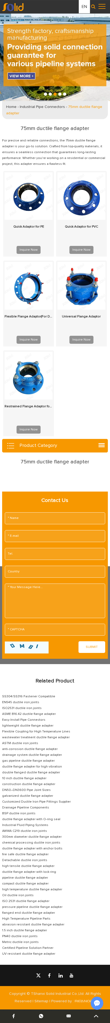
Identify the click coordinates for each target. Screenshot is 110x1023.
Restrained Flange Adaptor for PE (29, 406)
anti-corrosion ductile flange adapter (30, 749)
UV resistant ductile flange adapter (28, 953)
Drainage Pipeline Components (25, 807)
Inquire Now (28, 249)
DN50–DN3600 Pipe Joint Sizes (26, 790)
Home (11, 107)
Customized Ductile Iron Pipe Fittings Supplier (36, 801)
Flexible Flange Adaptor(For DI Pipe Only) (29, 316)
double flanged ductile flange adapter (31, 772)
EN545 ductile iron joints (20, 702)
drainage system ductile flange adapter (32, 755)
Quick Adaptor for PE (28, 226)
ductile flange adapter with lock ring (29, 872)
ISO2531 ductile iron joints (22, 708)
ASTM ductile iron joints (20, 743)
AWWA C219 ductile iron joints (24, 831)
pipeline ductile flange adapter (25, 877)
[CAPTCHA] (27, 647)
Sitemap (41, 1001)
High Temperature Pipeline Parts (26, 918)
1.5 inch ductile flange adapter (24, 930)
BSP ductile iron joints (19, 813)
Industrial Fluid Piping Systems (25, 825)
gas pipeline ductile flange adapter (28, 760)
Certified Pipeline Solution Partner (27, 948)
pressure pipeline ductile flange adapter (32, 907)
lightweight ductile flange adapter (27, 725)
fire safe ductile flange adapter (25, 854)
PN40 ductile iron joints (20, 936)
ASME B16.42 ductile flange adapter (29, 714)
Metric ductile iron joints (20, 942)
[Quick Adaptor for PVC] (81, 196)
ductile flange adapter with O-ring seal (31, 819)
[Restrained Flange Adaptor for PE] (29, 376)
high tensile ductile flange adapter (28, 866)
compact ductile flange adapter (25, 883)
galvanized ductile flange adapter (27, 796)
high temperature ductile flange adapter (32, 889)
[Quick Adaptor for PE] (29, 196)
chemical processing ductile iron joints (31, 842)
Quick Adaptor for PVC (81, 226)
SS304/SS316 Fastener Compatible (28, 696)
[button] (45, 94)
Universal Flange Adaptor (81, 316)
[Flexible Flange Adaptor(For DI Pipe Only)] (29, 286)
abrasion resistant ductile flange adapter (33, 924)
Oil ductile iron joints (18, 895)
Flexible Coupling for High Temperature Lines (36, 731)
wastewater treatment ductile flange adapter (36, 737)
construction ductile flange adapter (28, 784)
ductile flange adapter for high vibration (32, 766)
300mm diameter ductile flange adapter (32, 836)
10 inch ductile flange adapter (24, 778)
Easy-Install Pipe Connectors (23, 720)
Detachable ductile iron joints (24, 860)
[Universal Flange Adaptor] (81, 286)
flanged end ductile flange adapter (28, 913)
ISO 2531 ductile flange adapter (25, 901)
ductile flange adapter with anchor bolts (32, 848)
